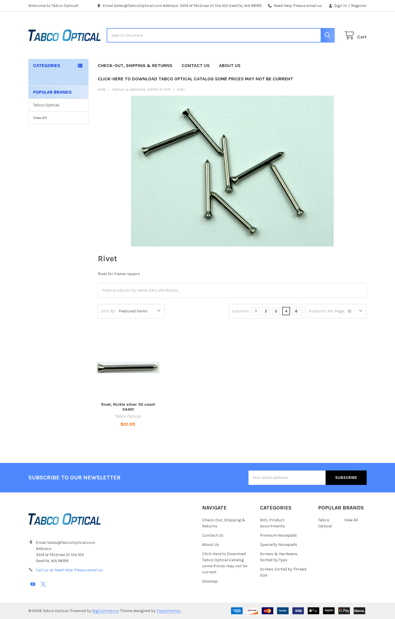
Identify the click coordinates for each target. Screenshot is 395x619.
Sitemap (210, 581)
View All (40, 117)
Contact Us (196, 65)
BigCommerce (105, 610)
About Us (230, 65)
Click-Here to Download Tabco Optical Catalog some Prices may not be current (195, 78)
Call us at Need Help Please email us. (69, 570)
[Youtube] (32, 584)
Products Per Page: (327, 311)
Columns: (241, 311)
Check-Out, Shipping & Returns (135, 65)
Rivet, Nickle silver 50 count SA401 (128, 407)
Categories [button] (46, 65)
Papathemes (168, 610)
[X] (43, 584)
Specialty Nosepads (278, 544)
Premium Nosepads (278, 535)
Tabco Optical (46, 105)
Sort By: (108, 311)
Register (359, 5)
